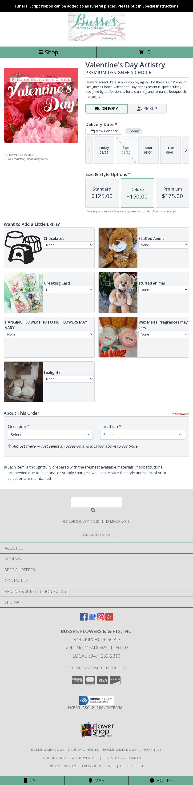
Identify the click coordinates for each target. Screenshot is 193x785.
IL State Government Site (126, 758)
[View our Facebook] (84, 619)
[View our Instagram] (101, 619)
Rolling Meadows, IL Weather (71, 758)
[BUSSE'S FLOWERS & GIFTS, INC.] (96, 39)
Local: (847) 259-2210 (96, 656)
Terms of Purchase (98, 766)
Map (98, 780)
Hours (163, 780)
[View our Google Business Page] (92, 619)
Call (33, 780)
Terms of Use (132, 766)
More (92, 97)
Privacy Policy (62, 766)
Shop (51, 52)
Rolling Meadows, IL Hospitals (132, 749)
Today (134, 131)
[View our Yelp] (109, 619)
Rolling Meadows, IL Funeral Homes (65, 749)
